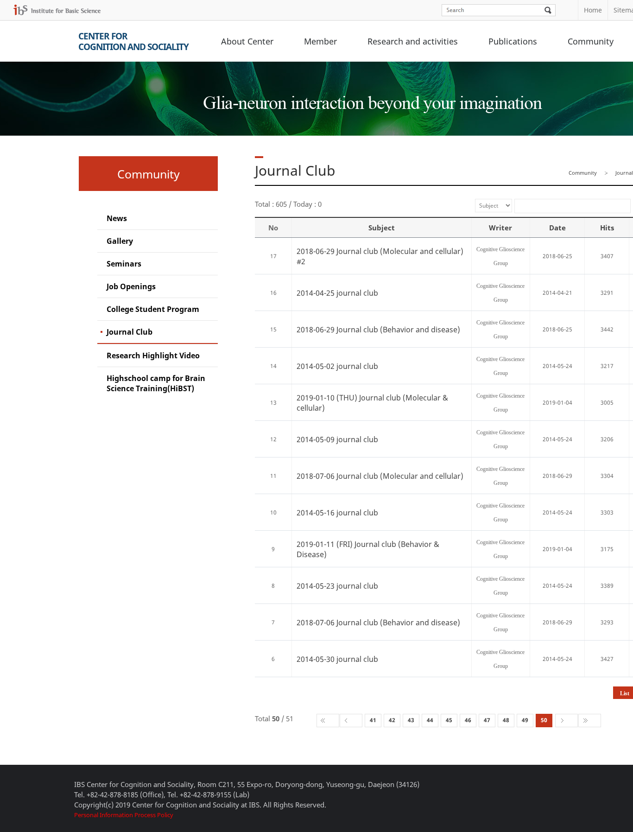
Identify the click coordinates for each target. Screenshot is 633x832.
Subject (381, 227)
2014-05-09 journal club (337, 439)
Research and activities (412, 41)
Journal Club (129, 332)
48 (506, 720)
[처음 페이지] (327, 720)
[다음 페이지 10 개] (566, 720)
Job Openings (131, 286)
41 (373, 720)
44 (430, 720)
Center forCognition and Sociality (133, 41)
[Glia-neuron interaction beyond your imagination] (371, 94)
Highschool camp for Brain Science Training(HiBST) (156, 383)
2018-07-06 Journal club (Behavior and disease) (378, 622)
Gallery (120, 241)
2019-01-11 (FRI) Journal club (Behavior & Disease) (368, 549)
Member (320, 41)
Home (593, 10)
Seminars (124, 264)
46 (468, 720)
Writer (500, 227)
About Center (247, 41)
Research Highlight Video (153, 355)
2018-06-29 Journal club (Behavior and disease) (378, 329)
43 (411, 720)
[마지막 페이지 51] (589, 720)
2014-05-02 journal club (337, 366)
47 (487, 720)
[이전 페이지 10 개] (351, 720)
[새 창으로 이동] (57, 10)
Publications (512, 41)
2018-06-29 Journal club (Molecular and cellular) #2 (380, 256)
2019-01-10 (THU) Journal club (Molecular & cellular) (372, 403)
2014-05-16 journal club (337, 513)
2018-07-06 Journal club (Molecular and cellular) (380, 476)
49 (525, 720)
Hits (607, 227)
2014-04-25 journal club (337, 293)
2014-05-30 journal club (337, 659)
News (117, 218)
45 (449, 720)
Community (591, 41)
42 (392, 720)
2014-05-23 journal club (337, 586)
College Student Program (153, 309)
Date (557, 227)
